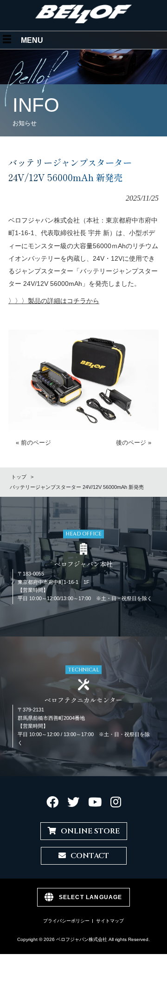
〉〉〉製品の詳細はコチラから (53, 301)
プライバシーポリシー (66, 920)
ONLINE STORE (90, 831)
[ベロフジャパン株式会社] (83, 21)
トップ (18, 477)
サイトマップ (110, 920)
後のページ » (133, 442)
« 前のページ (33, 442)
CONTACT (90, 856)
